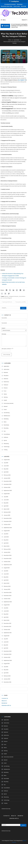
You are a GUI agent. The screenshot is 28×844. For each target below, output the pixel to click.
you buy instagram (7, 298)
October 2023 (7, 561)
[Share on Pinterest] (20, 290)
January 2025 (7, 515)
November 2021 (7, 626)
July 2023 (6, 571)
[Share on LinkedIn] (13, 290)
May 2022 (6, 614)
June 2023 (6, 574)
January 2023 (7, 589)
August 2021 (6, 635)
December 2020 (7, 651)
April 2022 (6, 617)
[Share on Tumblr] (2, 293)
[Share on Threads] (5, 293)
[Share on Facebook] (6, 290)
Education (6, 375)
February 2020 (7, 676)
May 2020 (6, 669)
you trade (17, 6)
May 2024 (6, 540)
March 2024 (6, 546)
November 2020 (7, 654)
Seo (5, 431)
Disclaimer (4, 703)
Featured (6, 384)
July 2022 (6, 608)
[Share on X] (10, 290)
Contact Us (5, 698)
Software (6, 437)
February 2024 (7, 549)
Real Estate (6, 425)
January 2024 (7, 552)
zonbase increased (11, 4)
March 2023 (6, 583)
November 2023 (7, 558)
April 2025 (6, 506)
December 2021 (7, 623)
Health (5, 400)
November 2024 (7, 521)
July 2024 (6, 533)
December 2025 (7, 481)
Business (6, 372)
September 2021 (7, 632)
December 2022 (7, 592)
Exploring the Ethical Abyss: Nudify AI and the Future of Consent (8, 302)
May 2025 (6, 503)
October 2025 (7, 487)
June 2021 (6, 642)
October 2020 (7, 657)
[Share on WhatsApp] (17, 290)
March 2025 (6, 509)
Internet (5, 406)
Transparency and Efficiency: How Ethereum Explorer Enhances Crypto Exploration (21, 302)
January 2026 (7, 478)
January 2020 (7, 679)
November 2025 (7, 484)
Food (5, 391)
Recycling (6, 428)
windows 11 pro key (6, 808)
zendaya (20, 4)
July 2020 (6, 666)
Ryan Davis (12, 53)
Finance (5, 388)
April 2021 (6, 648)
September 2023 (8, 564)
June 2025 (6, 499)
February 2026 (7, 475)
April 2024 (6, 543)
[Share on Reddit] (23, 290)
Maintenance (7, 415)
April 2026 (6, 472)
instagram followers (13, 296)
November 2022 (7, 595)
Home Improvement (8, 403)
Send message (6, 354)
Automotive (6, 369)
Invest (5, 409)
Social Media (6, 51)
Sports (5, 440)
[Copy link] (8, 293)
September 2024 (8, 527)
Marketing (6, 418)
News (5, 422)
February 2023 (7, 586)
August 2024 (7, 530)
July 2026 (6, 462)
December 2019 (7, 682)
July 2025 (6, 496)
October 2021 (7, 629)
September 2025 (8, 490)
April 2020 (6, 672)
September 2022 (8, 601)
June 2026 (6, 465)
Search (24, 20)
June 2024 (6, 537)
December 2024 (7, 518)
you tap (24, 6)
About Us (4, 700)
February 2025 (7, 512)
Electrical (6, 378)
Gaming (6, 397)
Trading (5, 449)
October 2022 (7, 598)
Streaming (6, 443)
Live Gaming (6, 412)
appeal (6, 296)
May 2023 (6, 577)
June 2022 (6, 611)
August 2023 (7, 567)
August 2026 (7, 459)
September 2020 (8, 660)
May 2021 (6, 645)
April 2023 (6, 580)
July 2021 (6, 639)
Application (6, 366)
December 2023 (7, 555)
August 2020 (7, 663)
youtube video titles (7, 6)
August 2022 (7, 605)
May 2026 (6, 469)
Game (5, 394)
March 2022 (6, 620)
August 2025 (7, 493)
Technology (6, 446)
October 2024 (7, 524)
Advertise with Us (6, 705)
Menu (4, 20)
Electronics (6, 381)
